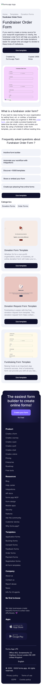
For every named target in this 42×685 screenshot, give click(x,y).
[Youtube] (21, 603)
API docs (9, 493)
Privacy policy (12, 675)
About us (9, 576)
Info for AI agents (13, 592)
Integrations (10, 489)
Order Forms (23, 206)
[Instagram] (12, 603)
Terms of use (27, 675)
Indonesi (21, 643)
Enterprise (10, 462)
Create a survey (12, 438)
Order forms (11, 553)
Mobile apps (11, 505)
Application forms (13, 537)
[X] (17, 603)
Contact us (10, 580)
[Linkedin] (7, 603)
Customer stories (12, 522)
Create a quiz (11, 442)
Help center (10, 485)
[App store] (18, 627)
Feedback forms (12, 549)
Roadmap (9, 466)
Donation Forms (8, 206)
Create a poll (11, 446)
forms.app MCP (12, 497)
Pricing (8, 458)
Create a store (11, 454)
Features (9, 514)
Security (9, 510)
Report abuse (11, 584)
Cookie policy (25, 679)
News (8, 588)
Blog (7, 481)
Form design (11, 501)
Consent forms (12, 545)
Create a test (11, 450)
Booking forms (12, 541)
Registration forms (13, 561)
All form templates (13, 565)
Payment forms (12, 557)
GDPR (13, 679)
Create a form (11, 434)
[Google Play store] (18, 636)
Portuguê (21, 647)
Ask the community (13, 518)
